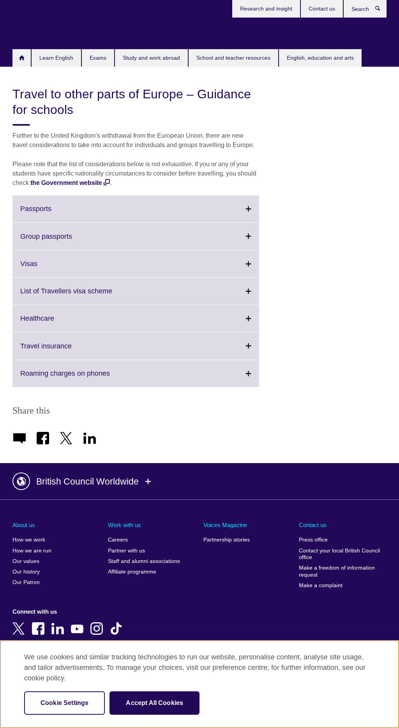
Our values (25, 561)
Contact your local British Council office (339, 554)
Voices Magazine (225, 525)
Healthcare (54, 323)
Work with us (124, 525)
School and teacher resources (233, 58)
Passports (53, 213)
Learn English (56, 58)
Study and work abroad (151, 58)
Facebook (40, 623)
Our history (26, 572)
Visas (46, 268)
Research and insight (266, 8)
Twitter (20, 623)
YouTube (79, 623)
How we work (28, 540)
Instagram (98, 623)
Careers (118, 540)
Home (21, 58)
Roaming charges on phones (82, 378)
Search (382, 10)
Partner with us (126, 551)
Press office (313, 540)
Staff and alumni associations (144, 561)
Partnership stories (226, 540)
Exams (98, 58)
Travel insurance (63, 350)
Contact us (322, 8)
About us (23, 525)
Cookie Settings (64, 703)
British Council (35, 32)
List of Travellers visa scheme (83, 296)
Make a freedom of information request (337, 571)
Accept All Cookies (154, 703)
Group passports (63, 241)
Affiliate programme (132, 572)
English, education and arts (320, 58)
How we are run (31, 551)
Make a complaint (321, 585)
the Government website (66, 182)
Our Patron (26, 582)
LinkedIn (59, 623)
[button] (199, 481)
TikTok (117, 623)
